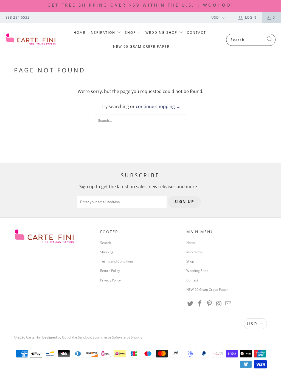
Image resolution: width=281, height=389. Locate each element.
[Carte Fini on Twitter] (190, 303)
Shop (131, 32)
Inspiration (103, 32)
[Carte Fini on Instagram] (219, 303)
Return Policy (110, 270)
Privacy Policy (110, 280)
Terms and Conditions (117, 261)
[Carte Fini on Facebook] (200, 303)
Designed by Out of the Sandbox (66, 337)
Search (105, 242)
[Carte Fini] (30, 39)
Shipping (106, 252)
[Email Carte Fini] (228, 303)
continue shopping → (158, 106)
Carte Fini (33, 337)
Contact (196, 32)
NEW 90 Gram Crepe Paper (141, 46)
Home (80, 32)
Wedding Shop (162, 32)
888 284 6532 (17, 17)
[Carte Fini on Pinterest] (209, 303)
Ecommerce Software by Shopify (117, 337)
